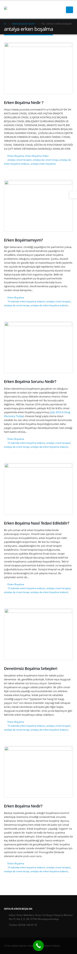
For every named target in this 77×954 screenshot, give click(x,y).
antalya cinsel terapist (20, 159)
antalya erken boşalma (43, 163)
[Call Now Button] (38, 945)
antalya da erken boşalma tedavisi (49, 305)
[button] (59, 9)
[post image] (38, 68)
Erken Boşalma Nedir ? (23, 102)
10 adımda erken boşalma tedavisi (26, 301)
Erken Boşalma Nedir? (23, 806)
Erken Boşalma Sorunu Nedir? (30, 381)
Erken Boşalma (16, 155)
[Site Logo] (16, 9)
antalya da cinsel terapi (45, 159)
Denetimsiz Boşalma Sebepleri (30, 668)
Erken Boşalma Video (37, 155)
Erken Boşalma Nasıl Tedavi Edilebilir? (36, 523)
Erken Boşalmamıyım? (23, 240)
